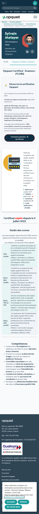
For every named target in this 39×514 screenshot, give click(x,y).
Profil (6, 62)
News (7, 11)
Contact (24, 11)
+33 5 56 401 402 (12, 435)
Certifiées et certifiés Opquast (13, 24)
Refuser (23, 502)
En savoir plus (13, 507)
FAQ (11, 11)
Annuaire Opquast (15, 22)
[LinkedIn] (27, 51)
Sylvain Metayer (31, 24)
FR (3, 3)
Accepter (11, 502)
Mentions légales (8, 476)
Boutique (17, 11)
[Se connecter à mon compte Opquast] (35, 3)
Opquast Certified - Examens (23, 62)
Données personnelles (10, 480)
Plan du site (6, 470)
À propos (31, 11)
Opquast (4, 22)
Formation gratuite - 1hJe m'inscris (19, 138)
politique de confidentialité (14, 497)
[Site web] (32, 51)
